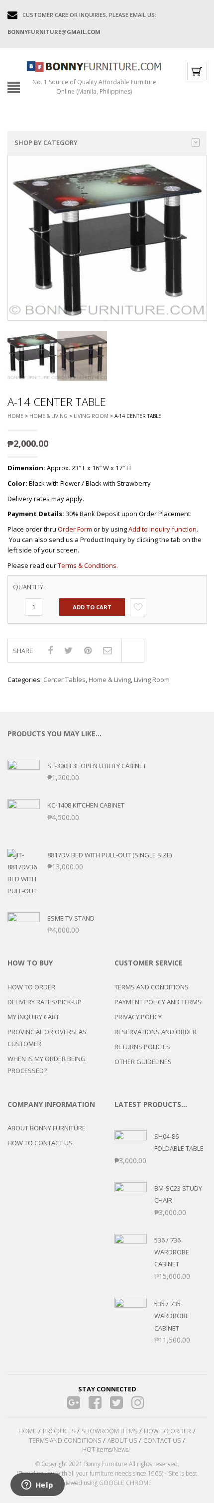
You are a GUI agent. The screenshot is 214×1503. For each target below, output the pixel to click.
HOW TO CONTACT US (40, 1142)
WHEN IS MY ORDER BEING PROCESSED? (46, 1064)
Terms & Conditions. (88, 565)
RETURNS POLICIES (142, 1046)
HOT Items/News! (106, 1449)
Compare (132, 650)
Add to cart (92, 607)
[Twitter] (116, 1402)
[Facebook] (95, 1402)
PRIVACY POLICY (138, 1016)
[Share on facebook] (50, 650)
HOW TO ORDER (31, 986)
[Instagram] (138, 1402)
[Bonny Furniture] (94, 65)
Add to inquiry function (162, 529)
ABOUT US (122, 1440)
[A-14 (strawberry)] (32, 356)
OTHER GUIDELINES (143, 1061)
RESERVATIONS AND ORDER (155, 1031)
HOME (27, 1431)
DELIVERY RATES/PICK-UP (44, 1001)
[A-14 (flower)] (82, 356)
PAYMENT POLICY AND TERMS (158, 1001)
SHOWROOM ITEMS (109, 1431)
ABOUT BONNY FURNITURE (46, 1127)
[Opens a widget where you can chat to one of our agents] (37, 1485)
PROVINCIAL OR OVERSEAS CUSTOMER (47, 1037)
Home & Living (48, 415)
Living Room (91, 415)
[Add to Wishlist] (138, 607)
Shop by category (46, 142)
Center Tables (64, 679)
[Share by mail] (107, 650)
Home (15, 415)
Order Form (75, 529)
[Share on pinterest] (88, 650)
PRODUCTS (59, 1431)
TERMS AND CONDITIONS (151, 986)
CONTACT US (162, 1440)
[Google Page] (74, 1402)
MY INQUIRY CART (33, 1016)
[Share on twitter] (68, 650)
